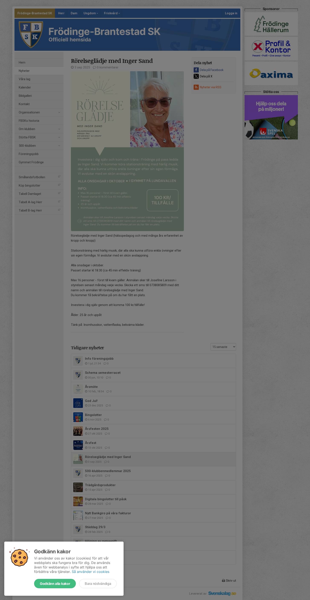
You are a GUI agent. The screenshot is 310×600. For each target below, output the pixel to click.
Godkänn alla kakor (55, 583)
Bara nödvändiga (98, 583)
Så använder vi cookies (90, 572)
